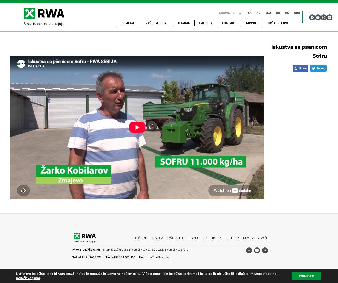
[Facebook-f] (249, 250)
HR (278, 12)
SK (250, 12)
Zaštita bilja (156, 22)
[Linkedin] (329, 17)
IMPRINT (251, 22)
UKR (297, 12)
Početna (141, 238)
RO (287, 12)
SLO (268, 12)
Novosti (226, 238)
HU (258, 12)
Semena (157, 238)
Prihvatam (306, 276)
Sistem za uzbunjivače (252, 238)
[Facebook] (312, 17)
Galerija (205, 22)
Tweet (321, 68)
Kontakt (229, 22)
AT (241, 12)
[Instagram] (324, 17)
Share (303, 68)
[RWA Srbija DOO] (44, 17)
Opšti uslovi (278, 22)
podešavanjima (28, 278)
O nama (184, 22)
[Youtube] (318, 17)
